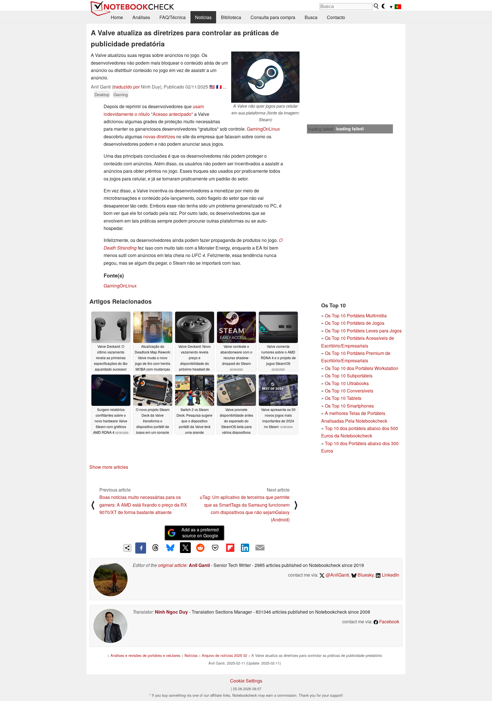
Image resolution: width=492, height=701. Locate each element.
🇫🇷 (219, 86)
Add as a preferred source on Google (200, 532)
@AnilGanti (337, 575)
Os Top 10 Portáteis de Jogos (354, 323)
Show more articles (108, 467)
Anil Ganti (199, 565)
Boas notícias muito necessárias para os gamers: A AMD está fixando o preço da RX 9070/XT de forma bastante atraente (143, 504)
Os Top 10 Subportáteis (348, 375)
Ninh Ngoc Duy (171, 612)
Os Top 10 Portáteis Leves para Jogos (363, 330)
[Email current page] (260, 547)
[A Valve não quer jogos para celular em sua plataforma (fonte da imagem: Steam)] (265, 77)
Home (117, 17)
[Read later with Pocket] (215, 547)
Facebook (388, 621)
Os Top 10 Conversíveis (349, 390)
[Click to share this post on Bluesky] (170, 547)
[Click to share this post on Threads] (155, 547)
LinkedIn (390, 575)
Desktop (102, 94)
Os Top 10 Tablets (343, 398)
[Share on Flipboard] (230, 547)
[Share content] (127, 548)
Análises (141, 17)
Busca (311, 17)
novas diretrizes (159, 136)
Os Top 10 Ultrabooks (347, 383)
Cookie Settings (246, 680)
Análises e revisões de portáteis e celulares (145, 655)
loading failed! (320, 129)
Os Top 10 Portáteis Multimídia (356, 315)
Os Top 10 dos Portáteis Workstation (361, 368)
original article (172, 565)
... (224, 86)
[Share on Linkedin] (244, 547)
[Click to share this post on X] (185, 547)
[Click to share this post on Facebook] (140, 547)
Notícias (203, 17)
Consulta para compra (273, 17)
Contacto (336, 17)
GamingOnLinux (263, 129)
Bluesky (365, 575)
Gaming (121, 94)
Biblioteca (231, 17)
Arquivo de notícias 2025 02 (224, 655)
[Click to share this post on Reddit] (200, 547)
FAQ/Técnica (172, 17)
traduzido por (126, 86)
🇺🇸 (212, 86)
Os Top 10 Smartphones (349, 405)
